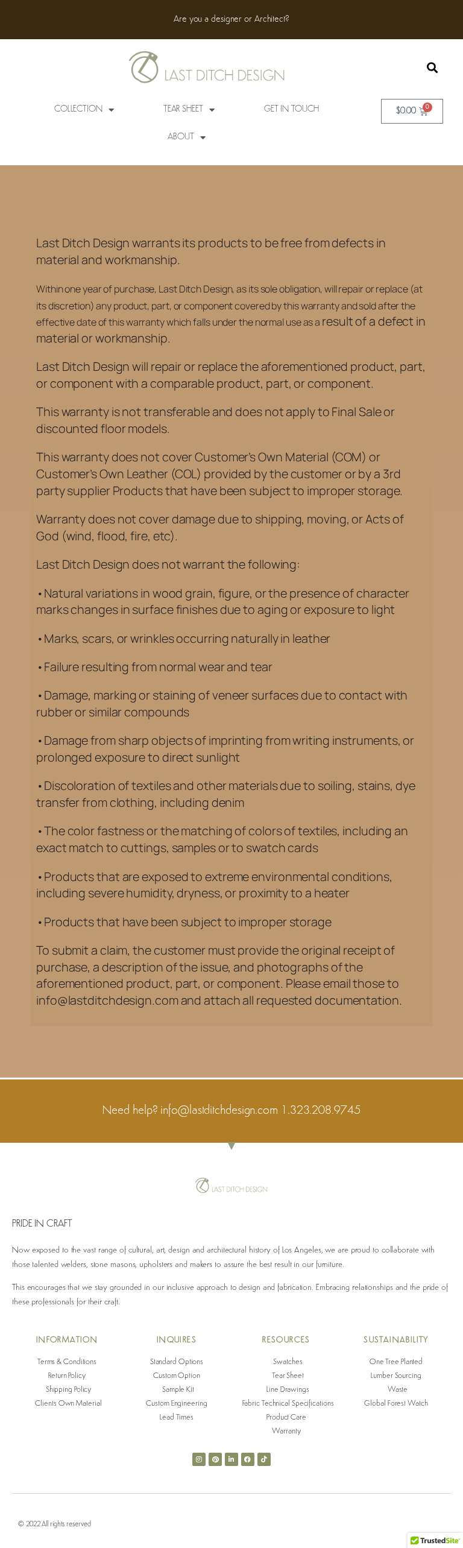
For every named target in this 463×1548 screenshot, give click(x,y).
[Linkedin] (231, 1459)
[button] (433, 68)
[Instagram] (199, 1459)
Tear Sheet (183, 109)
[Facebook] (247, 1459)
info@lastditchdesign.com (220, 1111)
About (181, 137)
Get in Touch (291, 109)
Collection (78, 109)
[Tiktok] (264, 1459)
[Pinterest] (215, 1459)
